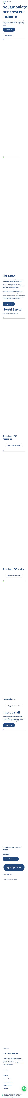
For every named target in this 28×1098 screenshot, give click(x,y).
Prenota (6, 1075)
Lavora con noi (8, 1085)
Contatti (6, 1088)
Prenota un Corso (8, 1082)
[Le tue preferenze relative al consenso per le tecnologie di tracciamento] (2, 1095)
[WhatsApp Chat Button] (24, 1088)
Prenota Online (8, 1079)
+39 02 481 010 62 (11, 1053)
